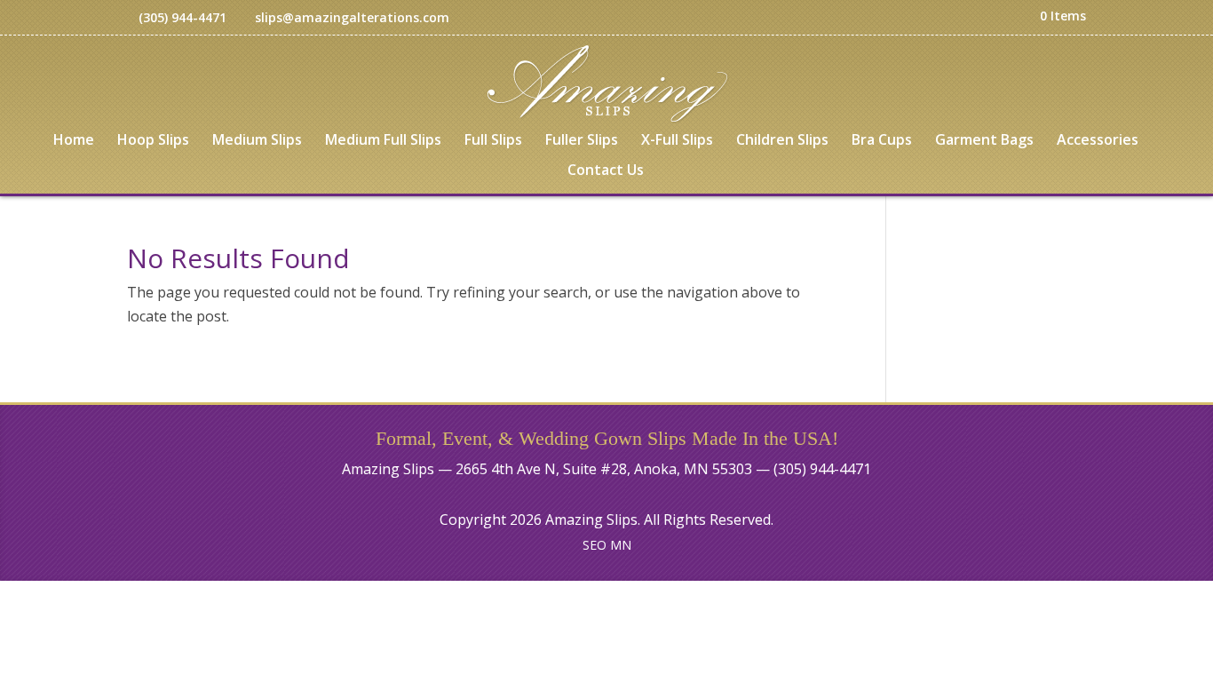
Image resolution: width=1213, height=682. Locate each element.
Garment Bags (984, 141)
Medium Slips (257, 141)
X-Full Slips (677, 141)
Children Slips (782, 141)
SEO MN (607, 544)
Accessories (1097, 141)
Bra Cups (882, 141)
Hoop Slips (153, 141)
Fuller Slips (581, 141)
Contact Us (605, 171)
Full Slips (493, 141)
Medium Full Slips (383, 141)
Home (73, 141)
